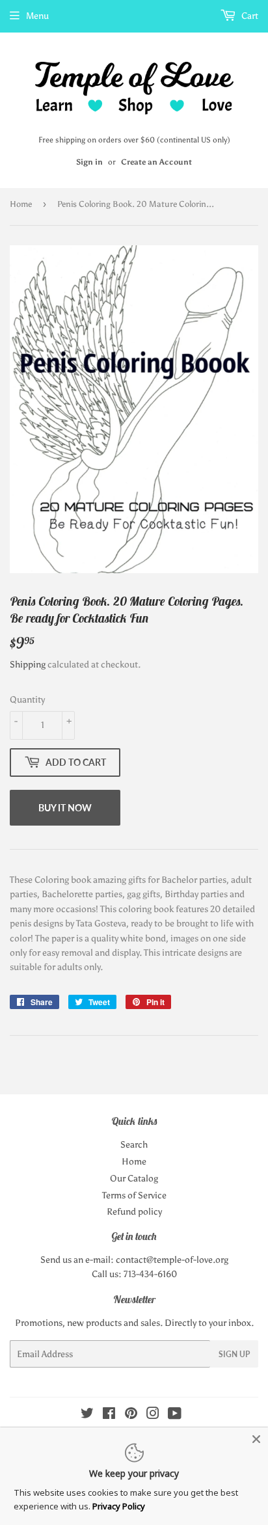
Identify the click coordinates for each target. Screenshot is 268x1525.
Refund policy (134, 1211)
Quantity (27, 699)
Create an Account (156, 162)
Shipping (28, 664)
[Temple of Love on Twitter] (87, 1415)
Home (21, 204)
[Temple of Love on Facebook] (109, 1415)
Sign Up (234, 1354)
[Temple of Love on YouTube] (174, 1415)
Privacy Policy (118, 1506)
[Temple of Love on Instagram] (152, 1415)
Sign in (89, 162)
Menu (37, 15)
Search (134, 1144)
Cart (248, 15)
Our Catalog (134, 1178)
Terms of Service (134, 1195)
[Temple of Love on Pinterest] (131, 1415)
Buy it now (65, 807)
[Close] (256, 1439)
